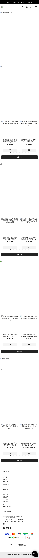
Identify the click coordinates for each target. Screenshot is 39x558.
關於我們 (5, 477)
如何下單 (5, 494)
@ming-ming (15, 524)
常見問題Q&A (7, 506)
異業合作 (5, 482)
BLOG (4, 504)
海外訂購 (5, 499)
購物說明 (5, 497)
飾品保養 (5, 502)
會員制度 (5, 479)
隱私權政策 (6, 484)
